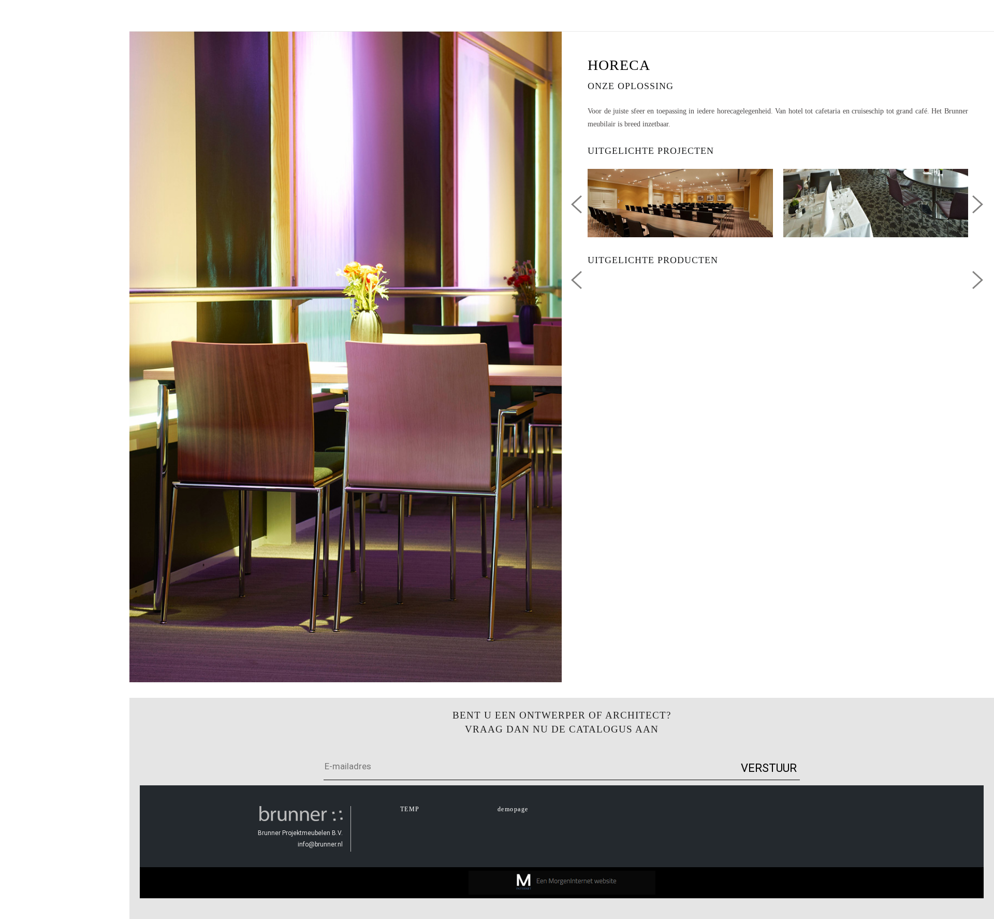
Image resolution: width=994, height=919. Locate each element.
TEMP (410, 809)
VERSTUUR (769, 768)
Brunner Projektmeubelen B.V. (300, 833)
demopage (513, 809)
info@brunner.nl (320, 844)
